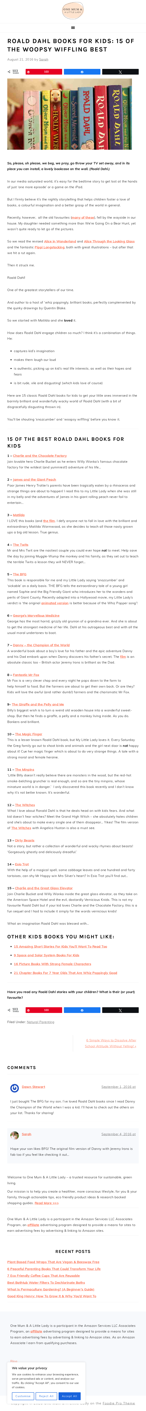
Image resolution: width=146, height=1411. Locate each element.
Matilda (19, 515)
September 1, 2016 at (118, 1087)
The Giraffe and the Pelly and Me (38, 704)
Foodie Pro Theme (119, 1403)
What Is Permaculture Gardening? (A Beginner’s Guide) (50, 1289)
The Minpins (24, 769)
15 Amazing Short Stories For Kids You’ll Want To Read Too (60, 946)
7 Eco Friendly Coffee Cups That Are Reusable (43, 1276)
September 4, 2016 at (118, 1134)
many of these (83, 217)
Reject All (46, 1396)
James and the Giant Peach (34, 479)
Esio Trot (22, 864)
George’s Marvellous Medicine (36, 615)
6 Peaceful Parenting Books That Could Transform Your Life (54, 1269)
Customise (23, 1396)
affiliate (33, 1225)
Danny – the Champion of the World (41, 645)
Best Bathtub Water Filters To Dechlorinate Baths (46, 1283)
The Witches (25, 805)
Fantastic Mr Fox (26, 675)
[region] (46, 1383)
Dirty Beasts (25, 840)
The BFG (20, 574)
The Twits (20, 545)
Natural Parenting (40, 1022)
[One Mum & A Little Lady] (73, 18)
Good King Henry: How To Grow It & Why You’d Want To (51, 1296)
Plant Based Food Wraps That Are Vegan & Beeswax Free (53, 1262)
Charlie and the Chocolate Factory (40, 456)
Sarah (27, 1134)
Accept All (69, 1396)
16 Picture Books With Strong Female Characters (52, 964)
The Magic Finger (28, 734)
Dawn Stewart (33, 1087)
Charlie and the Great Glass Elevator (44, 888)
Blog (13, 1361)
